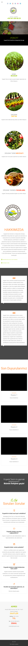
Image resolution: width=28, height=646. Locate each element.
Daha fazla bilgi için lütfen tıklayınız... (10, 259)
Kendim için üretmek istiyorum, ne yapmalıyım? (14, 587)
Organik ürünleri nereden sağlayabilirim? (14, 532)
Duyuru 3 (14, 459)
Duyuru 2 (14, 427)
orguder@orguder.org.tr (14, 626)
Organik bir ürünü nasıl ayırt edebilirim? (14, 513)
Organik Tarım (14, 153)
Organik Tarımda (14, 190)
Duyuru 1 (14, 395)
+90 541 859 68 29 (15, 621)
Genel (14, 75)
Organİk (14, 115)
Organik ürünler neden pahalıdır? (14, 547)
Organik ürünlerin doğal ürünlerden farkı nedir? (14, 567)
